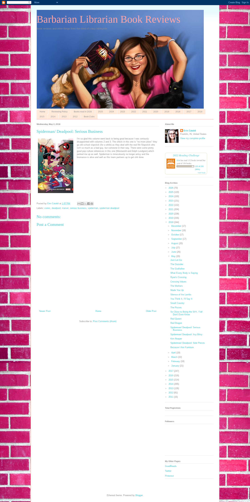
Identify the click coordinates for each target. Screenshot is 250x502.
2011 (171, 397)
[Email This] (79, 203)
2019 (166, 111)
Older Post (151, 311)
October (175, 234)
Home (42, 111)
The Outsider (176, 264)
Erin (178, 160)
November (176, 230)
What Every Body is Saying (184, 273)
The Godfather (177, 268)
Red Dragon (176, 323)
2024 (111, 111)
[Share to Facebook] (88, 203)
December (176, 226)
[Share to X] (85, 203)
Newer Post (45, 311)
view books (202, 172)
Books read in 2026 (83, 111)
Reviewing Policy (60, 111)
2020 (155, 111)
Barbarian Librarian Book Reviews (108, 19)
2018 (178, 111)
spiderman (93, 208)
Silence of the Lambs (180, 294)
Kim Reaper (176, 338)
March (174, 357)
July (173, 247)
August (175, 243)
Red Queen (175, 318)
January (175, 365)
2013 (64, 116)
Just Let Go (176, 260)
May (173, 256)
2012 (75, 116)
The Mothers (176, 286)
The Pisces (176, 307)
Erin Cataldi (190, 130)
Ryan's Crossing (178, 277)
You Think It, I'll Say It (181, 299)
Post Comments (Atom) (104, 321)
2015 (42, 116)
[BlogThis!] (82, 203)
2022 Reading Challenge (186, 155)
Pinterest (169, 476)
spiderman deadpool (109, 208)
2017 (189, 111)
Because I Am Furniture (182, 347)
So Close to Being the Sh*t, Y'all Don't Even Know (186, 313)
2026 (171, 188)
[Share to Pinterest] (92, 203)
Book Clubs (89, 116)
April (173, 352)
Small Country (177, 303)
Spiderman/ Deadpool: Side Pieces (187, 343)
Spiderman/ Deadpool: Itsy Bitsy (186, 334)
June (174, 252)
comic (47, 208)
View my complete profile (192, 138)
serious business (78, 208)
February (176, 361)
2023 (122, 111)
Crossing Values (178, 281)
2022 (133, 111)
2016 (200, 111)
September (177, 239)
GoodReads (171, 466)
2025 (100, 111)
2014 (53, 116)
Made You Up (177, 290)
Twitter (168, 471)
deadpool (56, 208)
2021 (144, 111)
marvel (65, 208)
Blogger (139, 495)
